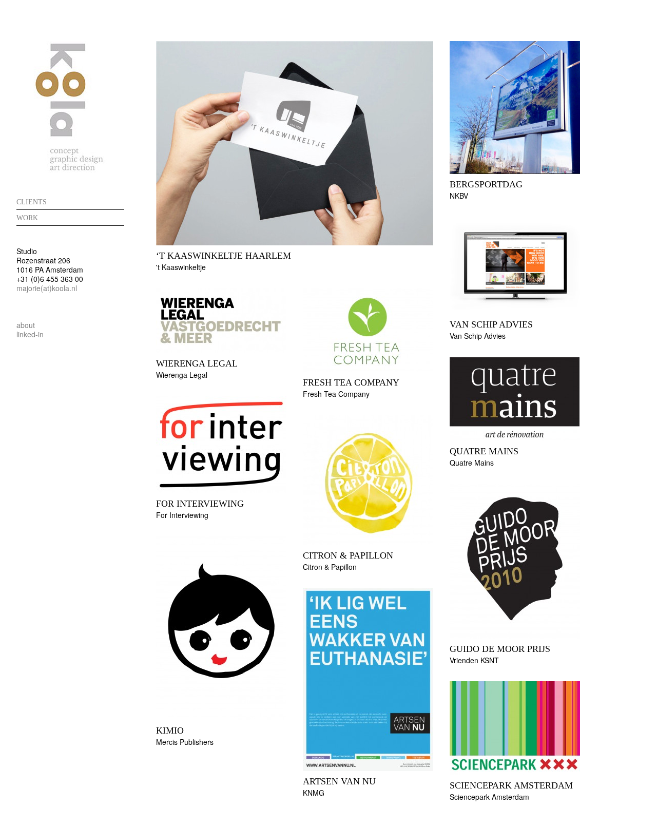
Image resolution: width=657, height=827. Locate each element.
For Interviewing (200, 503)
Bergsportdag (486, 184)
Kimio (170, 730)
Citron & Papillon (348, 555)
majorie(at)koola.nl (46, 288)
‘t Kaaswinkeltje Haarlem (223, 256)
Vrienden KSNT (474, 660)
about (25, 325)
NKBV (459, 195)
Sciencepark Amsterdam (511, 785)
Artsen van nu (339, 781)
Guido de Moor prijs (500, 649)
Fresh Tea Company (336, 394)
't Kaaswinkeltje (181, 267)
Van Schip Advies (491, 324)
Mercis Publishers (185, 742)
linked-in (30, 334)
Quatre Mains (484, 451)
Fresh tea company (351, 382)
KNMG (313, 792)
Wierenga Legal (197, 363)
